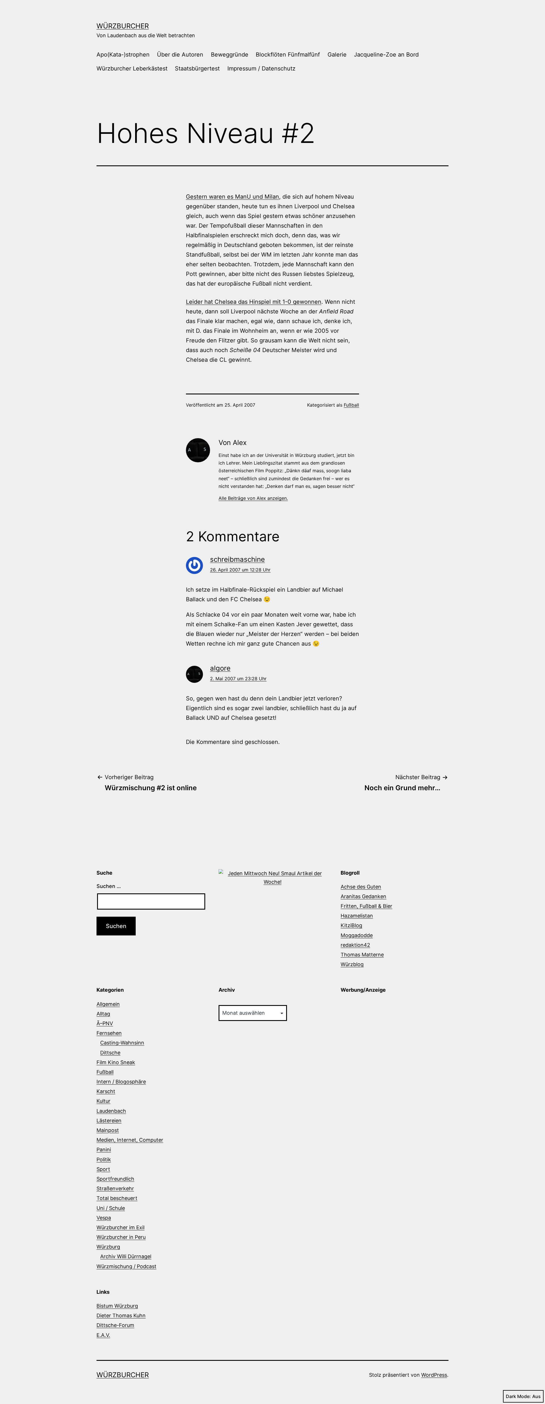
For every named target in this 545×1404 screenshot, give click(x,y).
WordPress (434, 1375)
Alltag (103, 1014)
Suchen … (109, 886)
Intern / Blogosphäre (121, 1082)
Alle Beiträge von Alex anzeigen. (253, 498)
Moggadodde (357, 935)
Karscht (106, 1091)
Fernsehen (109, 1033)
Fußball (351, 405)
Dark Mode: (518, 1396)
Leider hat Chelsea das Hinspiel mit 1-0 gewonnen (253, 301)
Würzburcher (123, 26)
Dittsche (110, 1053)
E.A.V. (103, 1335)
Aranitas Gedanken (363, 896)
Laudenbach (111, 1111)
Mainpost (108, 1130)
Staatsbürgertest (197, 68)
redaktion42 (355, 945)
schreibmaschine (237, 559)
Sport (103, 1169)
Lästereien (109, 1121)
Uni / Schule (111, 1208)
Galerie (337, 54)
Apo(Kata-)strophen (123, 54)
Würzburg (108, 1247)
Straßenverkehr (115, 1188)
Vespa (104, 1218)
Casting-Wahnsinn (122, 1043)
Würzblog (352, 964)
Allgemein (108, 1004)
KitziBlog (351, 925)
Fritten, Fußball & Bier (366, 906)
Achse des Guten (361, 887)
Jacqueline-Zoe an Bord (386, 54)
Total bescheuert (117, 1198)
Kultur (103, 1101)
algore (220, 668)
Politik (104, 1159)
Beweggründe (229, 54)
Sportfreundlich (115, 1179)
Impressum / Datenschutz (261, 68)
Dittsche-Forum (115, 1325)
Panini (104, 1150)
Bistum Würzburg (117, 1306)
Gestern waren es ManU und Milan (232, 196)
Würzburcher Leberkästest (132, 68)
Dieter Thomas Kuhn (121, 1315)
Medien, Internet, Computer (130, 1140)
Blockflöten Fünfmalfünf (288, 54)
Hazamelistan (357, 916)
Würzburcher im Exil (120, 1227)
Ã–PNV (105, 1023)
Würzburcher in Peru (121, 1237)
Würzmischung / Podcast (126, 1266)
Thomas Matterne (362, 955)
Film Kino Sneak (116, 1062)
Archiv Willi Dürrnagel (125, 1256)
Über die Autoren (180, 54)
